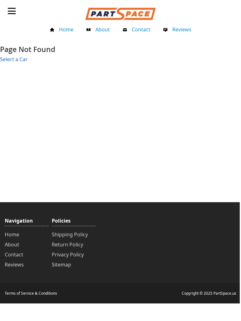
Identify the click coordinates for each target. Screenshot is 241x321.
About (102, 29)
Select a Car (14, 59)
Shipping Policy (70, 234)
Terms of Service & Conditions (31, 293)
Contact (141, 29)
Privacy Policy (68, 254)
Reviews (181, 29)
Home (66, 29)
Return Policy (67, 244)
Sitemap (61, 264)
